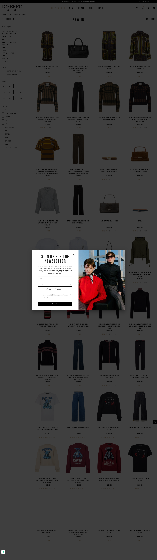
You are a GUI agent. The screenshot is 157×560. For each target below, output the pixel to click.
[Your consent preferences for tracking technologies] (3, 552)
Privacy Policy (52, 294)
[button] (55, 284)
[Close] (74, 255)
